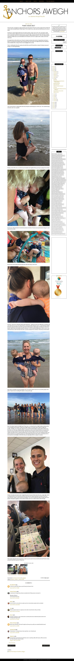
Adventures (54, 169)
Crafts (53, 185)
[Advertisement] (59, 129)
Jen (11, 608)
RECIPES (41, 1)
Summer (63, 178)
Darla (57, 185)
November (55, 73)
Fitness (61, 188)
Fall (53, 181)
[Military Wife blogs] (58, 297)
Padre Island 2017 (56, 84)
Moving (59, 178)
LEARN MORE (62, 31)
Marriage (64, 169)
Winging (62, 204)
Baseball (63, 218)
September (55, 75)
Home (58, 197)
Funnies (56, 181)
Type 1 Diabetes (55, 218)
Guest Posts (58, 176)
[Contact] (61, 36)
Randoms (54, 157)
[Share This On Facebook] (44, 578)
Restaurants (54, 216)
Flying (53, 171)
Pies (60, 202)
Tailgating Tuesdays (59, 174)
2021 (54, 66)
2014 (54, 105)
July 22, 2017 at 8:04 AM (14, 632)
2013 (54, 106)
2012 (54, 107)
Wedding (53, 176)
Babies (63, 183)
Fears (59, 223)
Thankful (54, 188)
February (55, 99)
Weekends (59, 155)
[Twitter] (57, 36)
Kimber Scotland (13, 622)
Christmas (59, 159)
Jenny (58, 157)
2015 (54, 103)
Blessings (57, 162)
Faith (61, 157)
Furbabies (64, 207)
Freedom (62, 223)
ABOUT (21, 1)
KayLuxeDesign (47, 659)
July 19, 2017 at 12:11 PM (15, 611)
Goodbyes (54, 214)
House (53, 174)
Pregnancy (54, 155)
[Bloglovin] (60, 36)
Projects (63, 181)
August (55, 77)
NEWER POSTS (11, 645)
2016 (54, 102)
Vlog (58, 211)
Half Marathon (60, 195)
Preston (58, 214)
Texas (56, 183)
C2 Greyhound (62, 211)
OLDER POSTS (46, 645)
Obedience (54, 230)
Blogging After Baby (57, 83)
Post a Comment (12, 642)
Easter (61, 197)
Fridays (61, 162)
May (54, 95)
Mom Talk (54, 228)
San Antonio (60, 216)
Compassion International (57, 221)
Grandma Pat (12, 629)
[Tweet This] (45, 578)
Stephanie (12, 636)
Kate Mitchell (12, 584)
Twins (60, 183)
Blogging (58, 164)
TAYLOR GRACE (50, 1)
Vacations (21, 579)
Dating (58, 188)
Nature (57, 209)
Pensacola (58, 171)
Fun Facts (61, 185)
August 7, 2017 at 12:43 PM (15, 640)
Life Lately (55, 79)
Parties (60, 209)
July (54, 78)
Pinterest (54, 204)
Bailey (11, 601)
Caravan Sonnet (13, 591)
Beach (12, 579)
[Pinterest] (58, 36)
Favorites (54, 202)
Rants (53, 183)
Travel (62, 171)
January (55, 100)
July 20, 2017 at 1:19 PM (14, 625)
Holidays (59, 169)
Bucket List (54, 207)
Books (53, 162)
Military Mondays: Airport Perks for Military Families (59, 81)
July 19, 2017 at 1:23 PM (14, 619)
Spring (58, 204)
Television (54, 211)
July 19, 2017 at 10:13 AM (15, 604)
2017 (54, 70)
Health (53, 209)
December (55, 71)
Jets (58, 202)
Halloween (54, 197)
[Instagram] (59, 36)
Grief (58, 190)
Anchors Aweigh (34, 659)
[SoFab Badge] (59, 275)
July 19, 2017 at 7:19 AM (14, 587)
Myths (61, 228)
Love (60, 181)
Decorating (54, 223)
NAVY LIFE (28, 1)
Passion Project (60, 230)
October (55, 74)
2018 (54, 69)
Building (59, 207)
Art (59, 218)
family (16, 579)
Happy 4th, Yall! (56, 92)
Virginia (53, 164)
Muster (58, 228)
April (54, 96)
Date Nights (54, 195)
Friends (63, 159)
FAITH (35, 1)
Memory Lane (54, 178)
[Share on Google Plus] (48, 578)
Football (54, 190)
